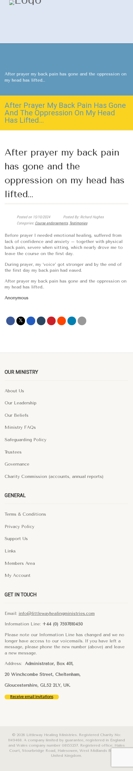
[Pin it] (51, 321)
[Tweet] (20, 321)
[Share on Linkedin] (71, 321)
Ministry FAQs (20, 427)
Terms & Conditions (25, 514)
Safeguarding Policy (25, 439)
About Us (14, 391)
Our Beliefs (16, 415)
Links (10, 551)
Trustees (13, 452)
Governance (17, 464)
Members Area (20, 563)
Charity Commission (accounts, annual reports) (54, 476)
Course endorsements (51, 223)
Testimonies (78, 223)
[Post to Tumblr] (41, 321)
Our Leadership (20, 403)
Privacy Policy (19, 526)
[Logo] (52, 2)
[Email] (82, 321)
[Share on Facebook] (10, 321)
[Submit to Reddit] (61, 321)
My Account (18, 575)
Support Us (16, 538)
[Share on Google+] (31, 321)
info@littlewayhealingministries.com (57, 613)
